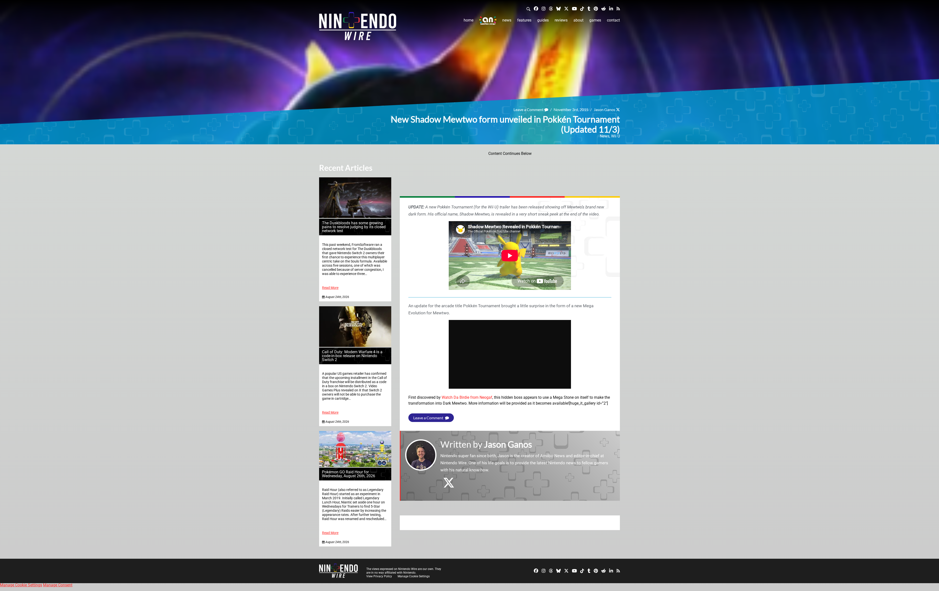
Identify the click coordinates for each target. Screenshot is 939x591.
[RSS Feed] (618, 8)
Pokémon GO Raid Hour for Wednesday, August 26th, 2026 (348, 474)
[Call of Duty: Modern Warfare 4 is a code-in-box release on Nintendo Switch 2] (355, 345)
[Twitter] (566, 8)
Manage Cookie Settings (414, 576)
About (578, 20)
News (506, 20)
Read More (330, 288)
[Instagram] (544, 8)
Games (595, 20)
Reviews (561, 20)
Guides (543, 20)
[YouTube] (574, 8)
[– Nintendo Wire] (357, 27)
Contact (613, 20)
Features (524, 20)
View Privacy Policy (379, 576)
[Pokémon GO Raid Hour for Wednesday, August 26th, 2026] (355, 465)
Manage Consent (57, 585)
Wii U (615, 136)
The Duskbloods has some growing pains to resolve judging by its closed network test (354, 227)
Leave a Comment (529, 109)
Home (468, 20)
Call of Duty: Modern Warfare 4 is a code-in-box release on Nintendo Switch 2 (352, 356)
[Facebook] (536, 8)
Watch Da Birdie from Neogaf (467, 397)
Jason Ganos (604, 109)
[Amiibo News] (487, 20)
